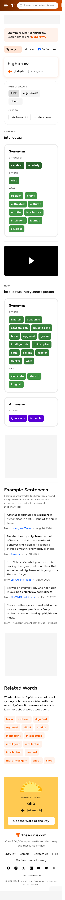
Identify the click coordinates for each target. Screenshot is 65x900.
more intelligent (16, 760)
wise (14, 180)
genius (45, 336)
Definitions (49, 49)
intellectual (32, 744)
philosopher (41, 344)
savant (27, 352)
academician (19, 327)
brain (14, 336)
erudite (16, 212)
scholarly (34, 165)
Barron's (15, 554)
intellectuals (34, 735)
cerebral (16, 165)
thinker (15, 361)
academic (33, 319)
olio (31, 803)
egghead (29, 336)
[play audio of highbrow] (10, 71)
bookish (16, 195)
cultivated (18, 204)
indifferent (13, 735)
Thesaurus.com (13, 5)
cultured (35, 204)
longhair (16, 384)
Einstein (16, 319)
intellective (33, 212)
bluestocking (41, 327)
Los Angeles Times (21, 528)
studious (16, 228)
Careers (24, 854)
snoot (37, 760)
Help (55, 854)
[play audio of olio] (23, 810)
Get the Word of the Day (31, 821)
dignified (41, 719)
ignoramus (18, 418)
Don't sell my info (31, 875)
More (27, 49)
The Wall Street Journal (23, 597)
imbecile (36, 418)
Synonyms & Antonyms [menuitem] (14, 49)
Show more (44, 117)
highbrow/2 (38, 36)
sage (14, 352)
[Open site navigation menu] (6, 5)
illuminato (17, 376)
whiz (29, 361)
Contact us (41, 854)
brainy (31, 195)
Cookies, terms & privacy (31, 860)
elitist (27, 727)
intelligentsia (19, 344)
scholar (42, 352)
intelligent (18, 220)
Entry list (10, 854)
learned (35, 220)
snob (49, 760)
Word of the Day (31, 797)
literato (34, 376)
